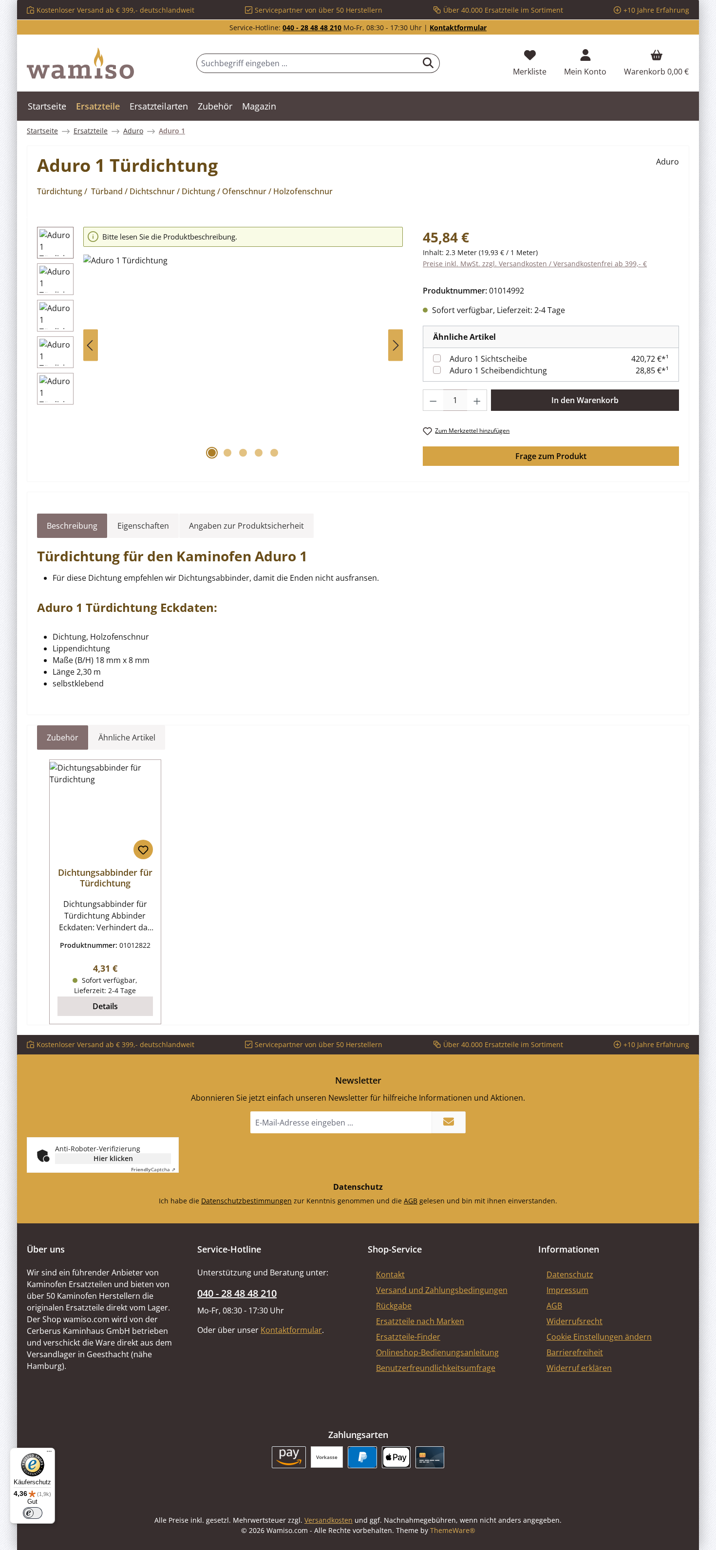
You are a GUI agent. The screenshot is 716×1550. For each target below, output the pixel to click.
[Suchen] (428, 63)
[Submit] (449, 1122)
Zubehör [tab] (62, 737)
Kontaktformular (458, 27)
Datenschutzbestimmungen (246, 1200)
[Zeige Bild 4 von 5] (259, 453)
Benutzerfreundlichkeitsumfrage (435, 1368)
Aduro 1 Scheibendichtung (498, 370)
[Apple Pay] (396, 1457)
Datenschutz (569, 1274)
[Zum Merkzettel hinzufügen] (143, 849)
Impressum (567, 1290)
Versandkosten (328, 1520)
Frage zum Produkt (550, 456)
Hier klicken (113, 1158)
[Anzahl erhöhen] (477, 400)
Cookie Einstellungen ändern (599, 1336)
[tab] (72, 526)
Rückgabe (394, 1305)
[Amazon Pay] (289, 1457)
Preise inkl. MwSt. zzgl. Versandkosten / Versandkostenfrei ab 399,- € (535, 263)
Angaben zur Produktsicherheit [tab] (246, 525)
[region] (220, 345)
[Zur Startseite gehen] (80, 63)
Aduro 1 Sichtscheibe (488, 358)
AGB (410, 1200)
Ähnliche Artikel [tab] (126, 737)
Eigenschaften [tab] (143, 525)
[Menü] (49, 1453)
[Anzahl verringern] (433, 400)
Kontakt (390, 1274)
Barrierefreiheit (574, 1352)
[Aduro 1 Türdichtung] (243, 359)
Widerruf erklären (579, 1368)
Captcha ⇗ (153, 1169)
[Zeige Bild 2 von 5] (227, 453)
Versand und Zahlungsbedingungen (442, 1290)
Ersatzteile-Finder (408, 1336)
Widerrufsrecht (574, 1321)
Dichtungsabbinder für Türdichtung (105, 877)
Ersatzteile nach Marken (420, 1321)
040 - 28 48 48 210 (312, 27)
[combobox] (306, 63)
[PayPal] (362, 1457)
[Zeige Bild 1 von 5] (212, 453)
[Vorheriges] (90, 345)
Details (105, 1006)
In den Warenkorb (585, 400)
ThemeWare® (452, 1530)
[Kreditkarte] (429, 1457)
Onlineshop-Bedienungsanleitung (437, 1352)
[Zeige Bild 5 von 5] (274, 453)
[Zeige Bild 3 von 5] (243, 453)
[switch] (32, 1513)
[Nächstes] (395, 345)
